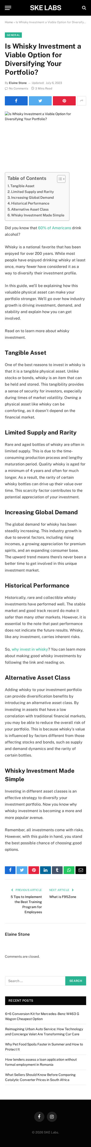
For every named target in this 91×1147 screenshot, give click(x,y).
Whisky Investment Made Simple (37, 215)
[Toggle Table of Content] (58, 179)
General (13, 35)
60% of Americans (54, 228)
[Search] (83, 7)
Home (9, 22)
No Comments (18, 88)
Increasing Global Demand (32, 197)
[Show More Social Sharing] (81, 100)
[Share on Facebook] (16, 100)
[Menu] (8, 7)
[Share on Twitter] (40, 100)
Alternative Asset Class (30, 209)
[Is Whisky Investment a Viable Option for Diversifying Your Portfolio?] (45, 137)
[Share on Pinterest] (64, 100)
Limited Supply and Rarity (32, 192)
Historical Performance (30, 203)
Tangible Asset (22, 186)
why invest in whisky (30, 649)
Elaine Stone (18, 83)
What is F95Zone (62, 897)
